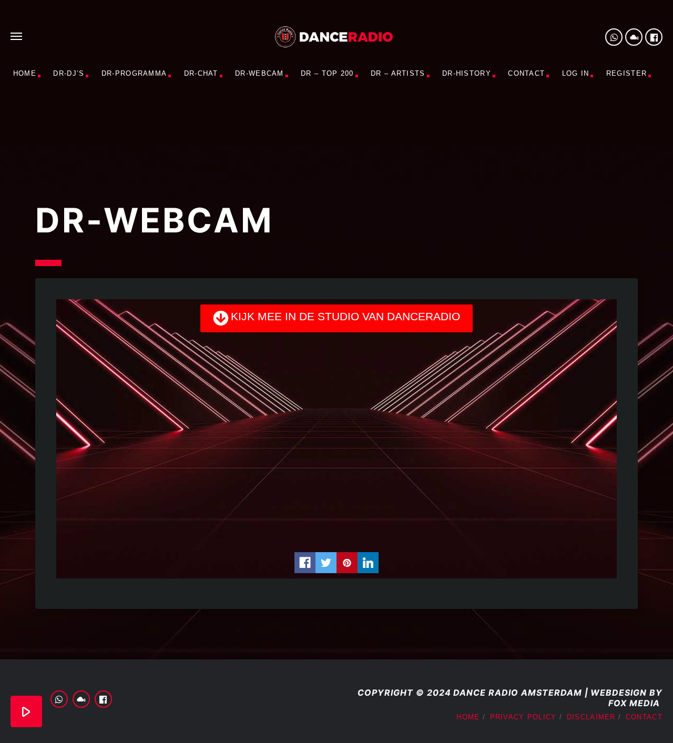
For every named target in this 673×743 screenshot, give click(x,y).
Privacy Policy (523, 717)
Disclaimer (591, 717)
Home (24, 73)
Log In (575, 73)
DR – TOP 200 (327, 73)
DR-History (466, 73)
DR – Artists (398, 73)
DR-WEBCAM (259, 73)
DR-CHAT (201, 73)
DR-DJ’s (68, 73)
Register (626, 73)
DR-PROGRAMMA (134, 73)
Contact (526, 73)
